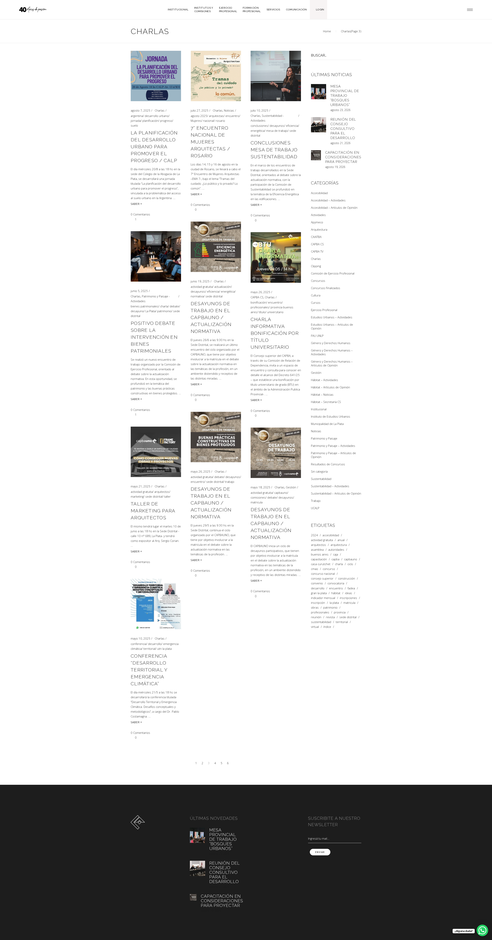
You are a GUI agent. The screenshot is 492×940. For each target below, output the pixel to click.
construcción (346, 578)
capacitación (319, 559)
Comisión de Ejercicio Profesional (332, 273)
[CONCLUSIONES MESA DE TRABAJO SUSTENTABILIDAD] (276, 76)
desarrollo (154, 644)
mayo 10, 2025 (140, 638)
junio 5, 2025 (139, 291)
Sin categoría (319, 471)
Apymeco (317, 222)
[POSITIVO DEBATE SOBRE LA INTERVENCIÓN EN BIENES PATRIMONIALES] (156, 256)
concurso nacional (323, 573)
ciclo (350, 564)
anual (341, 540)
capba (335, 559)
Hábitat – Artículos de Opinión (330, 387)
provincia (340, 612)
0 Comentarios (140, 214)
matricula (257, 502)
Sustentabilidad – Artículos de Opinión (336, 493)
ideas (348, 593)
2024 (314, 535)
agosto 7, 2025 (140, 110)
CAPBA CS (257, 297)
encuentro (232, 116)
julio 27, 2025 (199, 110)
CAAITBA (316, 237)
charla (164, 306)
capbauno (280, 493)
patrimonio (164, 311)
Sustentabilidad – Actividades (330, 486)
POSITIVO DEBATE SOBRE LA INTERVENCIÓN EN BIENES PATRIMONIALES (154, 337)
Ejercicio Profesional (324, 310)
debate (174, 306)
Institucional (319, 409)
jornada (136, 121)
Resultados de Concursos (328, 464)
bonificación (258, 302)
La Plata (150, 311)
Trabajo (316, 501)
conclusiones (259, 126)
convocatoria (335, 583)
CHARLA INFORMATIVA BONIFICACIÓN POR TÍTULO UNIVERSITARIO (275, 333)
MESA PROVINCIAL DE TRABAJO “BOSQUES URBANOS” (344, 95)
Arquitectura (319, 229)
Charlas (160, 110)
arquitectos (161, 492)
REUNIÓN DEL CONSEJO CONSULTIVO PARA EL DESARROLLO (343, 128)
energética (257, 131)
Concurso (329, 568)
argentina (137, 116)
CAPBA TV (317, 251)
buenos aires (319, 554)
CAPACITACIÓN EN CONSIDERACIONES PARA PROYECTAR (343, 157)
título (262, 312)
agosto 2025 (199, 116)
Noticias (229, 110)
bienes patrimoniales (144, 306)
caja (335, 554)
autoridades (336, 549)
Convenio (317, 583)
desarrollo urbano (157, 116)
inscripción (318, 602)
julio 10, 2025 (259, 110)
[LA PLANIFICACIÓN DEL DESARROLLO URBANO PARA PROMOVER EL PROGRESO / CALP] (156, 76)
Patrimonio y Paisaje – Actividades (333, 446)
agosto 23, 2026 (340, 110)
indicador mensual (323, 597)
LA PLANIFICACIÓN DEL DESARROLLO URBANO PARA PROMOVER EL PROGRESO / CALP (154, 146)
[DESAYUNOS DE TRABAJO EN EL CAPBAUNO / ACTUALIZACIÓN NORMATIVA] (216, 247)
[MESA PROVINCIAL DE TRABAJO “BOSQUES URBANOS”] (318, 91)
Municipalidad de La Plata (327, 424)
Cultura (315, 295)
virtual (315, 626)
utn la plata (164, 649)
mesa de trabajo (277, 131)
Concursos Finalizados (325, 288)
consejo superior (322, 578)
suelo (134, 125)
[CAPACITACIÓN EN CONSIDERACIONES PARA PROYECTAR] (316, 155)
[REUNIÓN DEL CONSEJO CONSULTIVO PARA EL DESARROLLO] (318, 124)
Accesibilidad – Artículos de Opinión (334, 207)
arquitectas (216, 116)
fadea (351, 588)
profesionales (260, 307)
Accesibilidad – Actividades (328, 200)
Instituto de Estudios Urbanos (330, 416)
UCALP (315, 508)
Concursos (318, 281)
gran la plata (319, 593)
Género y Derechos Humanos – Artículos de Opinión (332, 363)
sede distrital (214, 296)
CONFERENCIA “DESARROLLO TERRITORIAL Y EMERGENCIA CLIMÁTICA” (149, 669)
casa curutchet (320, 564)
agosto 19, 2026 (335, 167)
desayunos (277, 126)
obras (315, 607)
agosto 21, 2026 (340, 143)
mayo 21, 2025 (140, 486)
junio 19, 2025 (200, 281)
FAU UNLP (317, 336)
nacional (208, 121)
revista (330, 617)
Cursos (315, 302)
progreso (166, 121)
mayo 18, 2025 (260, 487)
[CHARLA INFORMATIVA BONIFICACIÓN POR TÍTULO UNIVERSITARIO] (276, 257)
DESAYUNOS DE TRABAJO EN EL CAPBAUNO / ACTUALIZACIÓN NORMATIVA (211, 317)
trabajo (229, 482)
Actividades (318, 215)
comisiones (258, 497)
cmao (314, 568)
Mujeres (196, 121)
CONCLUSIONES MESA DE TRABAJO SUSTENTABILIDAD (274, 149)
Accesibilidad (319, 193)
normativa (197, 296)
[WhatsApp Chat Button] (482, 930)
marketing (137, 496)
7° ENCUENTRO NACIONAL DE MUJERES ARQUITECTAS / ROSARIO (210, 141)
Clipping (316, 266)
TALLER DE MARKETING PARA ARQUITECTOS (153, 510)
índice (327, 626)
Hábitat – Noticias (322, 394)
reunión (316, 617)
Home (327, 31)
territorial (149, 649)
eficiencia (292, 126)
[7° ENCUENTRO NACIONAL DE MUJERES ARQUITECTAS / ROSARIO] (216, 76)
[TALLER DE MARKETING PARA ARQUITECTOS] (156, 452)
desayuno (137, 311)
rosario (220, 121)
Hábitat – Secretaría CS (326, 402)
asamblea (317, 549)
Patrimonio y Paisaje (324, 438)
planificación (150, 121)
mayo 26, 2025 (260, 292)
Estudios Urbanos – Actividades (331, 317)
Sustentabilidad (321, 479)
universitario (275, 312)
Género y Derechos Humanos (330, 343)
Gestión (291, 487)
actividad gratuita (202, 287)
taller (167, 496)
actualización (222, 287)
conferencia (138, 644)
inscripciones (348, 597)
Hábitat (335, 593)
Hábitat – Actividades (324, 380)
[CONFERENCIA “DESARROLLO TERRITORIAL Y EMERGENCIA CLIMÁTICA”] (156, 604)
